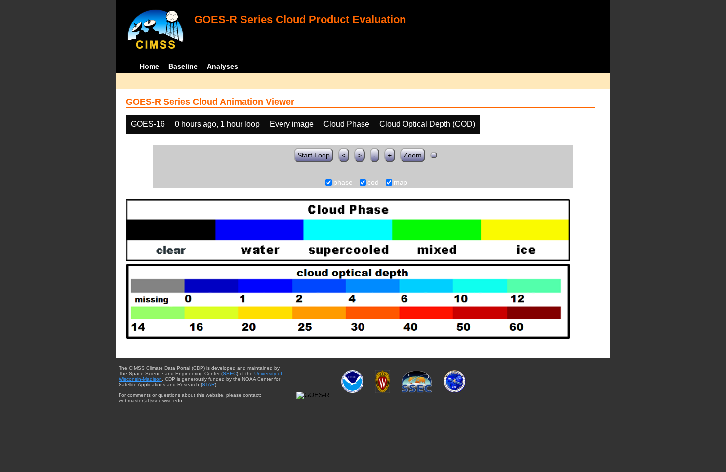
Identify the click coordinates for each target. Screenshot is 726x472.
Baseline (183, 66)
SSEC (230, 373)
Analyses (222, 66)
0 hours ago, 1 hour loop (217, 124)
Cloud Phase (346, 124)
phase (343, 183)
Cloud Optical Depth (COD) (427, 124)
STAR (208, 384)
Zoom (412, 155)
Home (149, 66)
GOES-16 (148, 124)
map (400, 183)
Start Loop (313, 155)
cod (373, 183)
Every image (292, 124)
